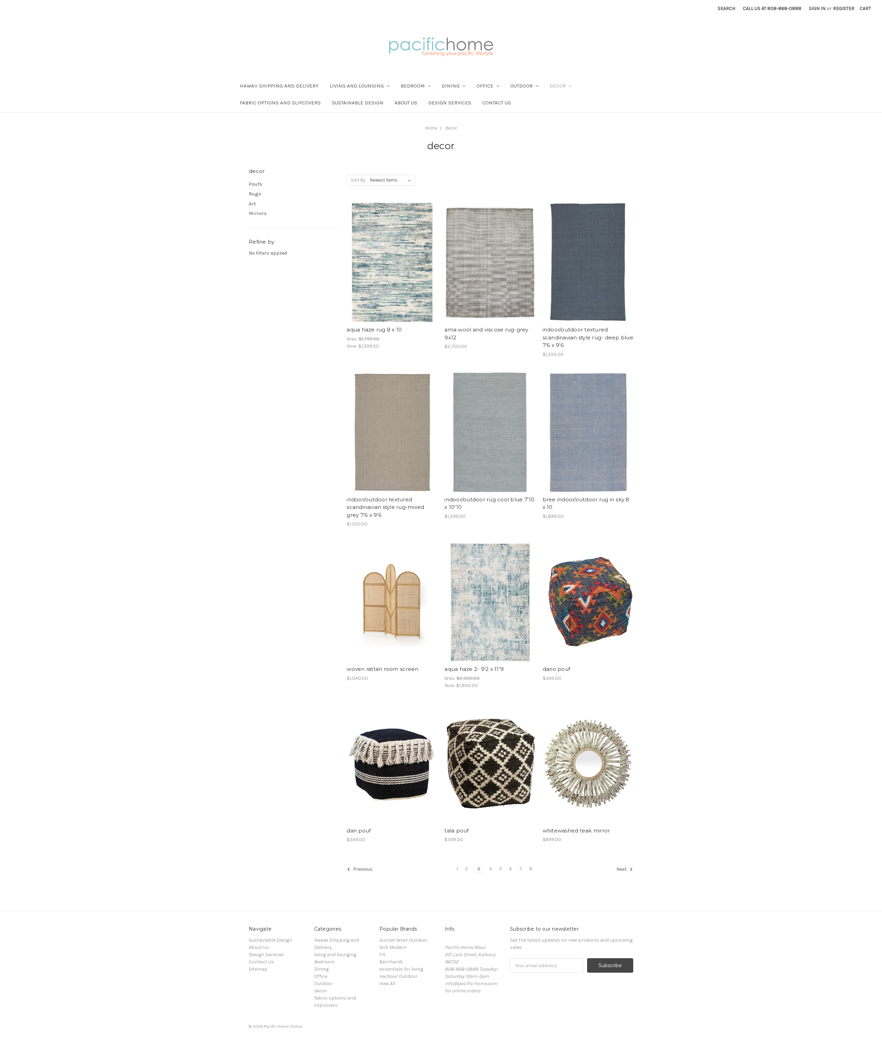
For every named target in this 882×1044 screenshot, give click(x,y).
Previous (362, 869)
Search (726, 8)
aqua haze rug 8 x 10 (374, 329)
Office (485, 86)
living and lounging (357, 86)
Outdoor (522, 86)
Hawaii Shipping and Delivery (279, 86)
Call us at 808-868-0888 (772, 8)
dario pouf (557, 669)
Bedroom (413, 86)
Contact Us (496, 103)
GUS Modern (393, 947)
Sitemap (258, 969)
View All (387, 983)
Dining (451, 86)
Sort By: (358, 180)
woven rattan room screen (382, 669)
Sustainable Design (357, 103)
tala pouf (456, 830)
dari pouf (359, 830)
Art (252, 204)
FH (382, 955)
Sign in (817, 8)
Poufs (255, 184)
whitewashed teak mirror (576, 830)
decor (558, 86)
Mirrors (258, 213)
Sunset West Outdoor (403, 940)
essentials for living (401, 969)
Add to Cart (392, 268)
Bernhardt (391, 962)
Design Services (449, 103)
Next (622, 869)
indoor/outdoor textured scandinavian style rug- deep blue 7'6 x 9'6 (588, 337)
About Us (405, 103)
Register (843, 8)
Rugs (255, 194)
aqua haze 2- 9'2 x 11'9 (474, 669)
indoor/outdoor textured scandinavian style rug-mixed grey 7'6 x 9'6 (385, 507)
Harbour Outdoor (398, 976)
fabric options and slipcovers (280, 103)
